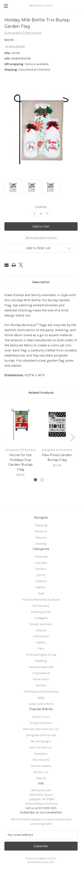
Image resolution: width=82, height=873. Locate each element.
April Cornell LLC (41, 747)
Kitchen (41, 685)
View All (41, 778)
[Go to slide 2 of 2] (42, 479)
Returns (41, 537)
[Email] (6, 265)
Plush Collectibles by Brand (41, 599)
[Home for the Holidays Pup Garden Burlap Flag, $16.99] (20, 424)
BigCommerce (48, 858)
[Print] (14, 265)
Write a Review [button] (15, 46)
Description (41, 282)
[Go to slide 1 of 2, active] (35, 479)
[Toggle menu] (6, 6)
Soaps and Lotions (41, 704)
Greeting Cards (41, 612)
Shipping (41, 525)
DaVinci (41, 587)
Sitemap (41, 543)
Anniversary (41, 606)
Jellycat (41, 630)
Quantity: (41, 206)
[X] (21, 265)
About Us (41, 531)
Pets (41, 648)
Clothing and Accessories (41, 691)
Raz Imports (41, 760)
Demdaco (41, 753)
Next (72, 437)
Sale (41, 593)
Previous (5, 437)
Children (41, 581)
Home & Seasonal (41, 667)
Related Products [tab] (41, 392)
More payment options (41, 237)
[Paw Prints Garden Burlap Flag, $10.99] (57, 424)
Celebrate (41, 556)
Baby (41, 698)
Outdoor (41, 569)
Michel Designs (41, 741)
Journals (41, 563)
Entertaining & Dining (41, 654)
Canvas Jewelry (41, 766)
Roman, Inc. (41, 772)
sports (41, 575)
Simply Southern (41, 624)
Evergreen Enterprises (41, 735)
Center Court (41, 717)
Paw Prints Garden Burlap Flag (57, 457)
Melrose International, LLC (41, 729)
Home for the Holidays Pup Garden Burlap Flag (20, 462)
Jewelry (41, 642)
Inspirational (41, 673)
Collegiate (41, 618)
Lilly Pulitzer (41, 636)
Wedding (41, 661)
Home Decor (41, 679)
